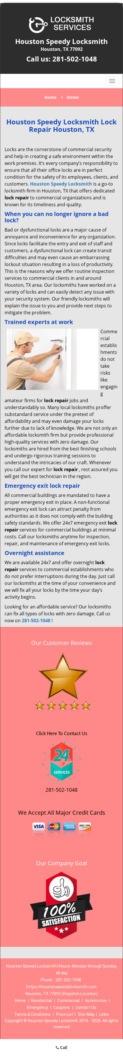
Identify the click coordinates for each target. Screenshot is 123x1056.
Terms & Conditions (32, 1014)
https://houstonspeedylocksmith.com (61, 986)
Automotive (96, 1000)
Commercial (68, 1000)
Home (50, 97)
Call (63, 1047)
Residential (41, 1000)
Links (104, 1014)
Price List (64, 1014)
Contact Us (85, 1007)
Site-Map (86, 1014)
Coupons (61, 1007)
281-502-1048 (74, 58)
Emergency (37, 1007)
